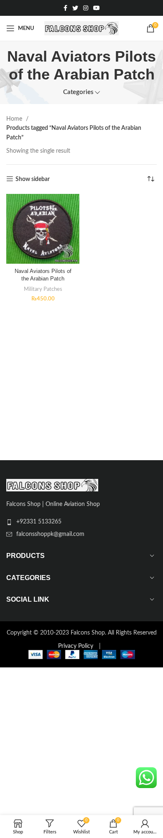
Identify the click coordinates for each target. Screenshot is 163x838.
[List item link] (81, 521)
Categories (78, 92)
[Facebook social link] (65, 7)
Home (15, 119)
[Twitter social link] (75, 7)
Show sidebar (32, 179)
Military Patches (43, 289)
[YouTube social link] (96, 7)
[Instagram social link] (86, 7)
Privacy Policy (75, 646)
